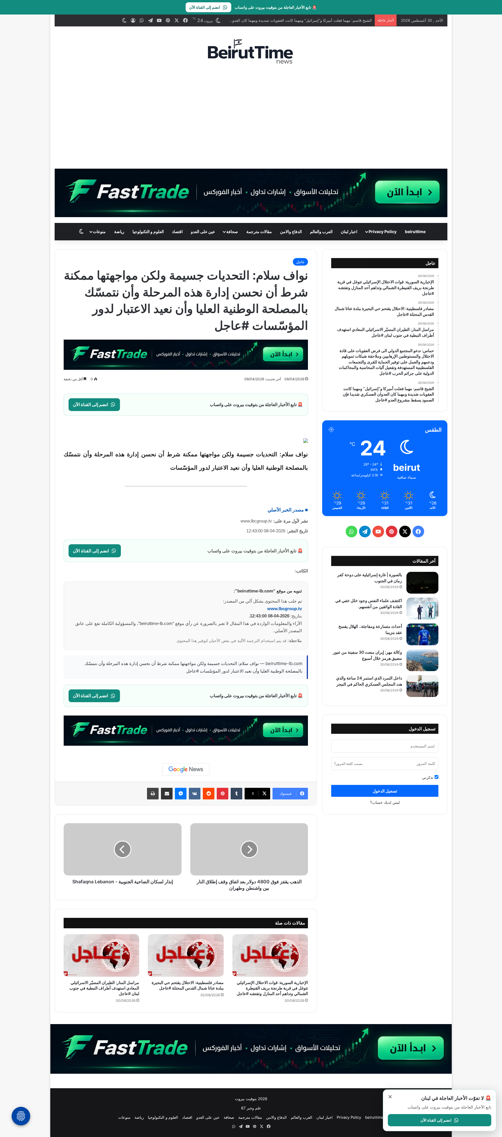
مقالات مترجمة (259, 231)
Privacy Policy (383, 231)
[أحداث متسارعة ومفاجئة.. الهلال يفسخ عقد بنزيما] (422, 634)
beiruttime (415, 231)
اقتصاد (177, 231)
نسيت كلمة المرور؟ (348, 763)
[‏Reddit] (208, 793)
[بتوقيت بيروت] (251, 51)
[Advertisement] (251, 116)
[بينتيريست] (222, 793)
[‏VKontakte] (194, 793)
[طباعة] (153, 793)
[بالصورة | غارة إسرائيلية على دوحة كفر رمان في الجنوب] (422, 583)
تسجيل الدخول (385, 790)
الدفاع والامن (291, 231)
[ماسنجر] (181, 793)
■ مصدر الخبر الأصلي (288, 509)
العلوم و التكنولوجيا (148, 231)
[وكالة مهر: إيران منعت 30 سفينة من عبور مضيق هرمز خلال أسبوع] (422, 660)
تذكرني (428, 777)
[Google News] (185, 769)
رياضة (119, 231)
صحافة (232, 231)
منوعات (99, 231)
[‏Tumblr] (236, 793)
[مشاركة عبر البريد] (167, 793)
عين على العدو (203, 231)
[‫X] (405, 531)
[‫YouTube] (378, 531)
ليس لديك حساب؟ (385, 802)
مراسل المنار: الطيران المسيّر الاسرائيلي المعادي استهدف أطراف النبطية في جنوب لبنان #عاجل (104, 988)
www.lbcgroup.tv (284, 608)
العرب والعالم (321, 231)
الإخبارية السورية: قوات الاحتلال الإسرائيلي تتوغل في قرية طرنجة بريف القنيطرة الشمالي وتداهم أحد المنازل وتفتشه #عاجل (272, 988)
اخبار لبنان (349, 231)
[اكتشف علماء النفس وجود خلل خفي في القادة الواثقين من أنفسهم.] (422, 608)
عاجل (300, 262)
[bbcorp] (251, 192)
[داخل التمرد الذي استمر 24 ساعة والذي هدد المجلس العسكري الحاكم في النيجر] (422, 686)
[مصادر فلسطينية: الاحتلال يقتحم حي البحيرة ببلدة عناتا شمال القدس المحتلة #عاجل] (186, 955)
